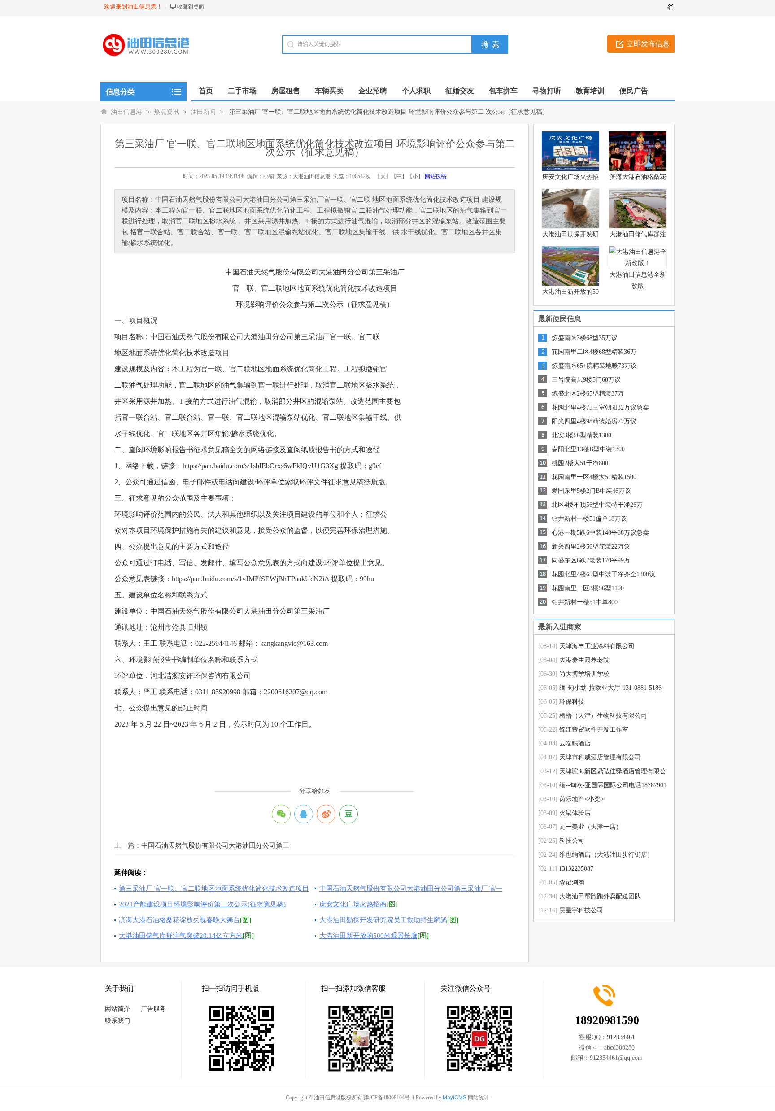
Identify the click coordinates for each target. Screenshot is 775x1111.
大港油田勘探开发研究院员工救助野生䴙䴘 (383, 920)
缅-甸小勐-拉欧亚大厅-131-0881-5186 (610, 687)
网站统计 (478, 1097)
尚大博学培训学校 (584, 674)
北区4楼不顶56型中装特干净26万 (597, 504)
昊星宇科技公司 (581, 910)
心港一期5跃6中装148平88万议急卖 (600, 532)
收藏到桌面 (190, 7)
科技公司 (571, 840)
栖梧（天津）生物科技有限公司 (603, 715)
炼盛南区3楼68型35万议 (585, 338)
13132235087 (576, 868)
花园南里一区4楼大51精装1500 (594, 477)
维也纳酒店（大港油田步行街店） (606, 854)
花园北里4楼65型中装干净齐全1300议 (603, 574)
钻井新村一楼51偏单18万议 (589, 518)
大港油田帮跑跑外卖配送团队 (600, 896)
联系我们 (117, 1020)
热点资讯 (166, 112)
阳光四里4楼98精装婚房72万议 (594, 421)
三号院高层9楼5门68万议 (586, 379)
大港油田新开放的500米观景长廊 (368, 935)
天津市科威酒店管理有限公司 (600, 757)
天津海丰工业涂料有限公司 (597, 646)
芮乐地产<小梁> (581, 799)
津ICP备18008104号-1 (389, 1097)
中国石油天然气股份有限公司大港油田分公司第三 (215, 845)
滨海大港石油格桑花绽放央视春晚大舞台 (179, 920)
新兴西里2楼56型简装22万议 (591, 546)
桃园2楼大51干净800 (580, 463)
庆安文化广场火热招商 (353, 904)
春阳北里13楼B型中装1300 (588, 449)
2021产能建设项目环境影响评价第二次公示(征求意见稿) (202, 904)
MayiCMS (454, 1097)
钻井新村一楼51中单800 (585, 602)
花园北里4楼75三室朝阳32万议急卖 (600, 407)
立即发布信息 (648, 44)
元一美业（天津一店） (590, 826)
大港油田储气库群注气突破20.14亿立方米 (181, 935)
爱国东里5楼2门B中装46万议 (591, 491)
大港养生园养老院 (584, 660)
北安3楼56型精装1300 (581, 435)
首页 (206, 91)
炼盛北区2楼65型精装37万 (588, 393)
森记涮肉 (571, 882)
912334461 (621, 1037)
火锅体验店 (575, 813)
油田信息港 (126, 112)
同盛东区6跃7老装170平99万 (591, 560)
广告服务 (153, 1009)
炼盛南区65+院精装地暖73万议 (594, 365)
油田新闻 (203, 112)
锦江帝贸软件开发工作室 (593, 729)
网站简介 (117, 1009)
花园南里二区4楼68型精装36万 (594, 352)
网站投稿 (435, 176)
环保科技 (571, 701)
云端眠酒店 (575, 743)
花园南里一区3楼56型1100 (588, 588)
